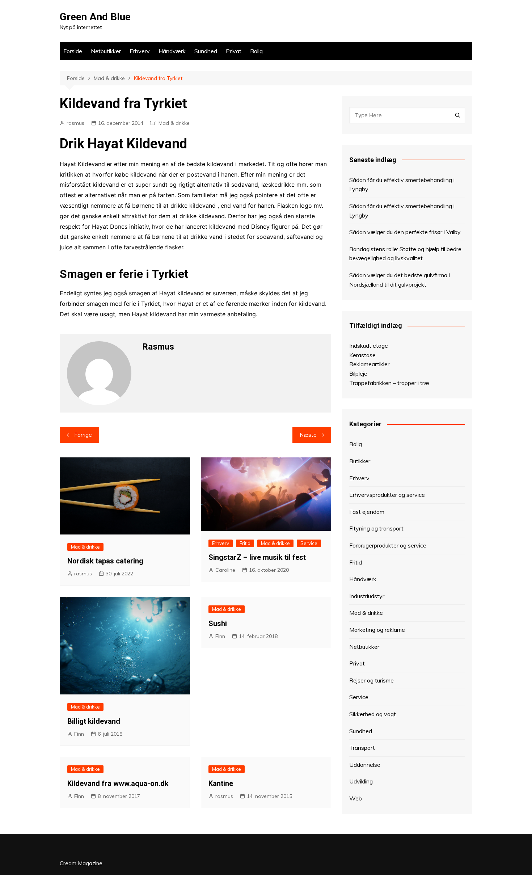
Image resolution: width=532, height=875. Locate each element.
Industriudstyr (366, 596)
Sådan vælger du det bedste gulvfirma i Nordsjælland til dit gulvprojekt (399, 279)
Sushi (217, 623)
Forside (72, 51)
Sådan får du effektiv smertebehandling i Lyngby (402, 184)
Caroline (225, 570)
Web (355, 798)
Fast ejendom (366, 511)
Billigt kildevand (93, 721)
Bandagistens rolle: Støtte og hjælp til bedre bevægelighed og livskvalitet (405, 253)
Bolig (256, 51)
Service (308, 543)
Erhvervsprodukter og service (387, 494)
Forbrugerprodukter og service (387, 545)
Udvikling (361, 781)
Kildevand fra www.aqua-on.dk (118, 783)
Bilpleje (358, 373)
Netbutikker (106, 51)
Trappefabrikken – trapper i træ (389, 382)
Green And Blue (95, 17)
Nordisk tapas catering (105, 561)
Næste (308, 434)
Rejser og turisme (371, 680)
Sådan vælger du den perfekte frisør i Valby (405, 232)
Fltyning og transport (376, 528)
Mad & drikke (174, 123)
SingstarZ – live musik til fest (257, 557)
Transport (362, 747)
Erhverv (140, 51)
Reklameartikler (369, 364)
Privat (233, 51)
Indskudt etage (368, 345)
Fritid (245, 543)
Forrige (83, 434)
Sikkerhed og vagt (372, 714)
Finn (79, 734)
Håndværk (172, 51)
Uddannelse (364, 764)
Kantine (220, 783)
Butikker (359, 461)
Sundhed (205, 51)
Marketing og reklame (377, 629)
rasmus (75, 123)
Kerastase (362, 355)
